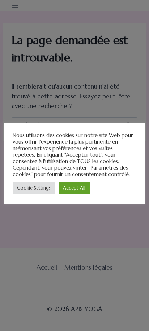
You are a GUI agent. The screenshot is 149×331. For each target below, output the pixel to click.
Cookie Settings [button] (34, 188)
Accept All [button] (74, 188)
